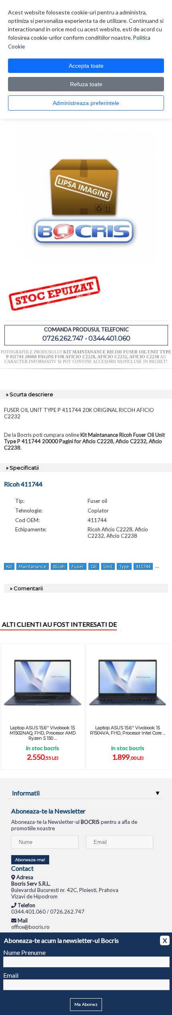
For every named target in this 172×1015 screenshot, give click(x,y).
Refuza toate (86, 84)
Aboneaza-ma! (30, 859)
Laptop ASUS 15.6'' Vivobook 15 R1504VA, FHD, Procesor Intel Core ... (127, 730)
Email (10, 975)
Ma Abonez (86, 1004)
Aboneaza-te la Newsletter (48, 811)
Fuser (78, 566)
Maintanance (32, 566)
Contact (22, 868)
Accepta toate (86, 66)
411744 (143, 566)
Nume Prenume (24, 952)
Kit (9, 566)
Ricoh (59, 566)
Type (124, 566)
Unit (108, 566)
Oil (94, 566)
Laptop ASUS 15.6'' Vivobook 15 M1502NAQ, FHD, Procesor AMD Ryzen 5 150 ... (43, 733)
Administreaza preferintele (86, 103)
